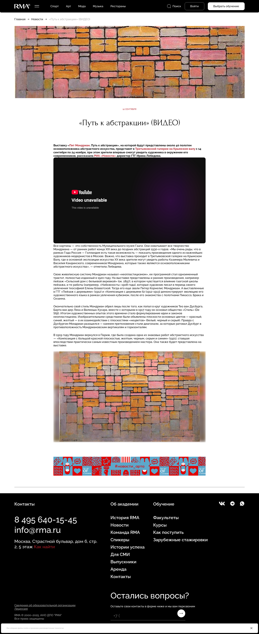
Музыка (98, 6)
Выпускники (123, 561)
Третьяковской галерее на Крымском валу (165, 148)
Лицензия (21, 608)
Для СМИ (120, 554)
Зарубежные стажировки (180, 539)
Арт (68, 6)
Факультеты (166, 517)
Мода (82, 6)
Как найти (44, 546)
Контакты (120, 576)
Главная (19, 19)
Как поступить (168, 532)
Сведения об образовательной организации (44, 605)
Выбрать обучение (226, 6)
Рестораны (118, 6)
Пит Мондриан (79, 145)
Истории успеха (127, 547)
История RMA (124, 517)
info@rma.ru (37, 530)
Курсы (160, 525)
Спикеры (119, 539)
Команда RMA (125, 532)
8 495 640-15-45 (45, 519)
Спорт (54, 6)
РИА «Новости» (105, 155)
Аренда (118, 569)
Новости (37, 19)
